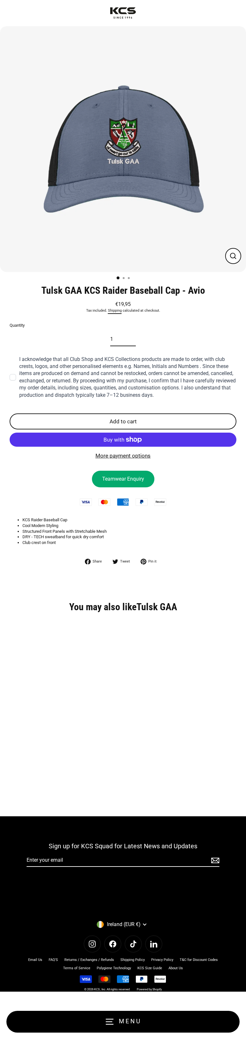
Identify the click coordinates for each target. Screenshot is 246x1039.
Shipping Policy (132, 960)
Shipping (115, 310)
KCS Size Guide (149, 968)
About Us (175, 968)
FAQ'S (53, 960)
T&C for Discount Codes (199, 960)
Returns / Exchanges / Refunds (89, 960)
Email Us (35, 960)
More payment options (123, 455)
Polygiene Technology (114, 968)
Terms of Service (76, 968)
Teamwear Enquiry (123, 479)
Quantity (17, 325)
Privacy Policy (162, 960)
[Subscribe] (214, 860)
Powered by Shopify (149, 989)
